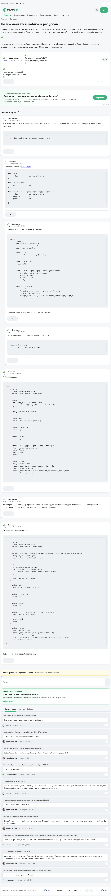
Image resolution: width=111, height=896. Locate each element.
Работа (30, 709)
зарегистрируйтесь (26, 673)
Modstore (4, 3)
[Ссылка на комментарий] (101, 151)
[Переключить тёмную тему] (97, 10)
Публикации (32, 15)
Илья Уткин (10, 880)
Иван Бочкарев (11, 758)
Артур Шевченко (12, 741)
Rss (68, 15)
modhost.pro (26, 167)
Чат (62, 15)
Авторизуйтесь (9, 673)
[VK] (108, 3)
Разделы (7, 15)
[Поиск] (107, 682)
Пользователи (45, 15)
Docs (12, 3)
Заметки (21, 709)
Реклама (106, 104)
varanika (9, 845)
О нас (56, 15)
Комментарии (19, 15)
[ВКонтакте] (98, 81)
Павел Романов (11, 774)
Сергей (8, 725)
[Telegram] (103, 3)
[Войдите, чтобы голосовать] (6, 82)
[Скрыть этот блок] (108, 91)
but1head (12, 161)
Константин (14, 58)
